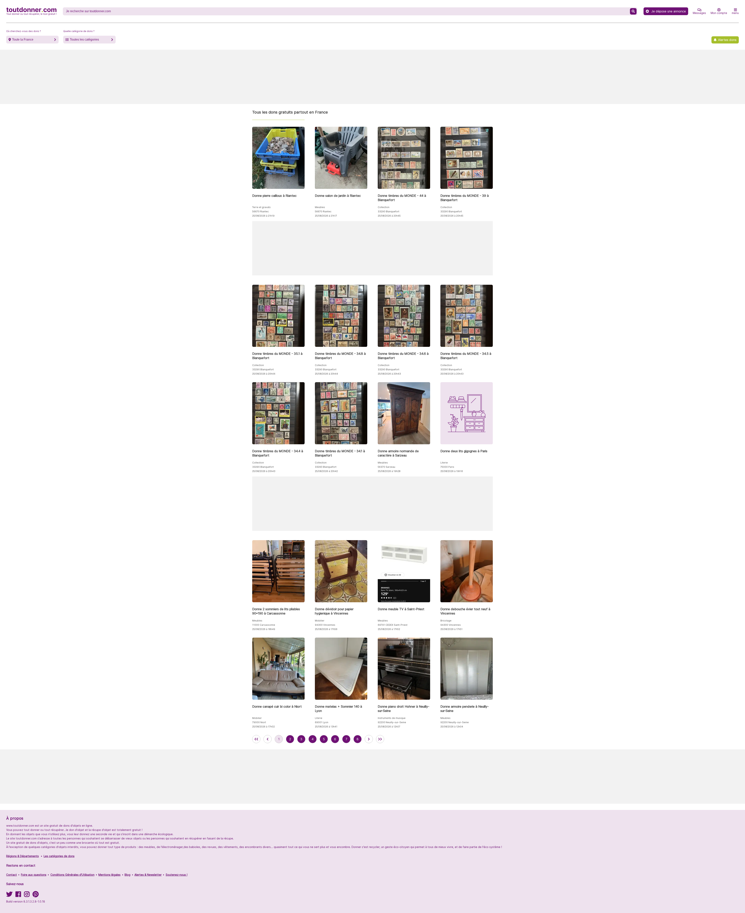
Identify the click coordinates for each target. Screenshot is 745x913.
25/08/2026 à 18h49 (263, 629)
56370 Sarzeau (386, 466)
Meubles (320, 207)
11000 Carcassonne (263, 624)
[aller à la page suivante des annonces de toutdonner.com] (369, 739)
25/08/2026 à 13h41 (326, 726)
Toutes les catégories (84, 39)
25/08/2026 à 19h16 (451, 471)
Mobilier (319, 620)
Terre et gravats (261, 207)
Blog (127, 874)
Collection (383, 207)
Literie (444, 462)
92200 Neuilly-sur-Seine (392, 722)
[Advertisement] (372, 77)
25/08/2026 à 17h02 (263, 726)
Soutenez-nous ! (176, 874)
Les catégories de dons (59, 856)
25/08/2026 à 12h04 (451, 726)
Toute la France (22, 39)
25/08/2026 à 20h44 (263, 373)
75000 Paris (447, 466)
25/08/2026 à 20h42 (326, 471)
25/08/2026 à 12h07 (389, 726)
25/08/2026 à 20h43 (389, 373)
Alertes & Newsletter (148, 874)
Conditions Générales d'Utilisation (72, 874)
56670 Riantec (260, 211)
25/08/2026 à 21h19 (263, 215)
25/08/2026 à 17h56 (326, 629)
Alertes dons (727, 40)
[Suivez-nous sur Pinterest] (36, 895)
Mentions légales (109, 874)
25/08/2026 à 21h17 (326, 215)
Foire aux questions (33, 874)
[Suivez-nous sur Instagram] (26, 895)
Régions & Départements (22, 856)
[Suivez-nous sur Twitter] (9, 895)
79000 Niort (259, 722)
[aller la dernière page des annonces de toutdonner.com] (380, 739)
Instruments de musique (391, 718)
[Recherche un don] (633, 11)
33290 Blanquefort (388, 211)
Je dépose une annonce (668, 11)
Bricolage (445, 620)
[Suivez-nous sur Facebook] (18, 895)
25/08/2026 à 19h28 (389, 471)
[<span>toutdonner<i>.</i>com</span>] (31, 11)
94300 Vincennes (325, 624)
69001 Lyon (321, 722)
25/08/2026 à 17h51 (451, 629)
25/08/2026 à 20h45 (389, 215)
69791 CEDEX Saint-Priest (392, 624)
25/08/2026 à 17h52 (389, 629)
